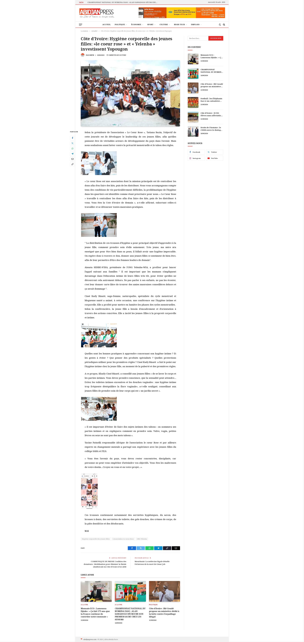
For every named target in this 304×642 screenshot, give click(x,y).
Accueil (106, 24)
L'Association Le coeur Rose (123, 539)
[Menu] (80, 24)
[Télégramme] (72, 153)
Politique (120, 24)
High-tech (179, 24)
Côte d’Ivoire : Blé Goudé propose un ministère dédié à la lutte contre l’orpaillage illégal (164, 612)
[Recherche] (224, 24)
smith (91, 55)
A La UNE (84, 605)
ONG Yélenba (142, 539)
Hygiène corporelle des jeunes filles (96, 539)
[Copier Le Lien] (72, 164)
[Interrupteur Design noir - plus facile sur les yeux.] (219, 25)
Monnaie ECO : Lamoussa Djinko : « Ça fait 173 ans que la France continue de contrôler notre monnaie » (95, 612)
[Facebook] (72, 138)
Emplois (195, 24)
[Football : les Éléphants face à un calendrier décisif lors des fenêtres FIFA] (193, 102)
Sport (150, 24)
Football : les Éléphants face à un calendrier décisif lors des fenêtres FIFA (212, 99)
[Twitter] (72, 143)
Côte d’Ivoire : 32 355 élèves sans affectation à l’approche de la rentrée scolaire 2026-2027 (211, 114)
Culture (163, 24)
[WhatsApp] (72, 148)
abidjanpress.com (89, 639)
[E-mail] (72, 159)
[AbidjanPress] (97, 13)
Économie (136, 24)
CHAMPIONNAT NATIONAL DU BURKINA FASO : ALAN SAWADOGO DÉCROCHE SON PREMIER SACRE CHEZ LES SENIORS (123, 2)
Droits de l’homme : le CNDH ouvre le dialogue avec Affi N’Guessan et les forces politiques (212, 128)
